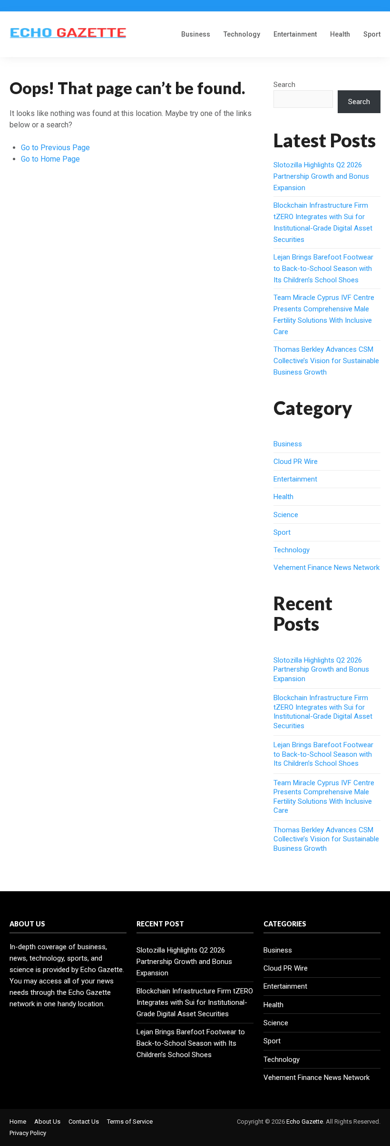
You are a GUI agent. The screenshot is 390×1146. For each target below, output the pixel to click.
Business (195, 34)
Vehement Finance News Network (326, 567)
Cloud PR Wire (295, 461)
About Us (47, 1121)
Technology (242, 34)
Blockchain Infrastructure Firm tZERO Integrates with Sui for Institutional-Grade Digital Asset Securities (322, 711)
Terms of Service (130, 1121)
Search (284, 84)
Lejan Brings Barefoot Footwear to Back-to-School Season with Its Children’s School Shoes (323, 268)
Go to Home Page (50, 159)
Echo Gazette (304, 1121)
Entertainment (295, 34)
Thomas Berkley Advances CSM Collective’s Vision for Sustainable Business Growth (326, 360)
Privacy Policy (28, 1132)
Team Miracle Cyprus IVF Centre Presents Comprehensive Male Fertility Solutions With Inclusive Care (323, 797)
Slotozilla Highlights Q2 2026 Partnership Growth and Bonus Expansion (321, 176)
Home (18, 1121)
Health (340, 34)
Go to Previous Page (55, 147)
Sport (371, 34)
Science (285, 514)
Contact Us (83, 1121)
